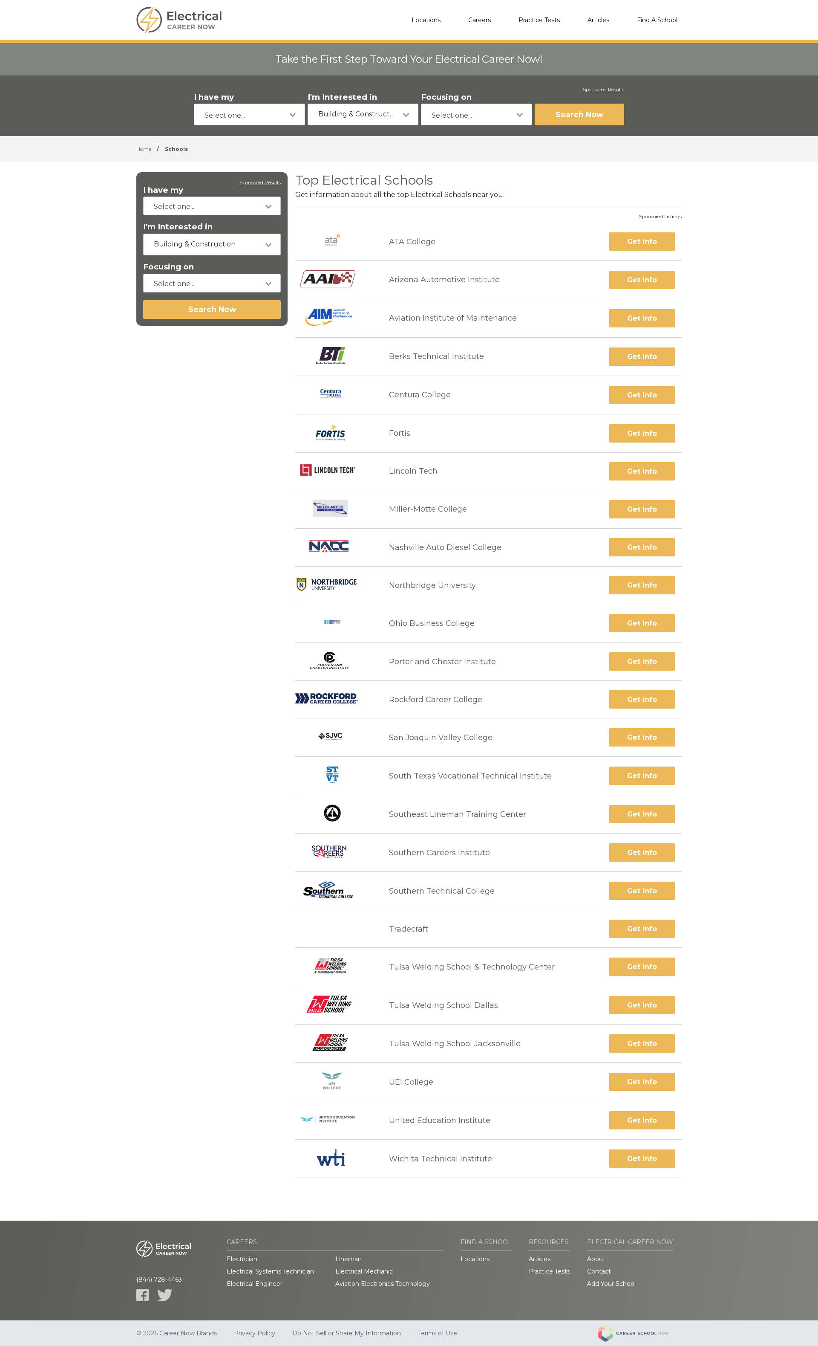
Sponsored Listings (660, 217)
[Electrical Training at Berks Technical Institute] (334, 356)
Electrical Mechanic (364, 1271)
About (596, 1259)
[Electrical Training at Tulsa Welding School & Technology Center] (334, 966)
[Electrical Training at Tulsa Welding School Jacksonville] (334, 1043)
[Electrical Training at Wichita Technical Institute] (334, 1158)
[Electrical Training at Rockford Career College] (334, 699)
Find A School (657, 20)
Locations (426, 20)
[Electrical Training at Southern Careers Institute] (334, 852)
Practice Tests (539, 20)
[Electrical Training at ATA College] (335, 241)
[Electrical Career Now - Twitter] (165, 1295)
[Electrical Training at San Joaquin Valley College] (334, 737)
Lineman (348, 1259)
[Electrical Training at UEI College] (334, 1081)
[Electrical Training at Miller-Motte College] (334, 509)
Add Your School (611, 1284)
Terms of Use (437, 1333)
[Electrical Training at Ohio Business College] (334, 623)
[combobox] (249, 114)
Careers (479, 20)
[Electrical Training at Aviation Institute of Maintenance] (334, 318)
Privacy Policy (254, 1333)
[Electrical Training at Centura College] (334, 395)
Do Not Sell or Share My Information (346, 1333)
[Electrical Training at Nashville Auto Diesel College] (334, 547)
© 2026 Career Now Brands (176, 1333)
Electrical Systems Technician (270, 1271)
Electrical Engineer (254, 1284)
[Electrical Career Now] (179, 20)
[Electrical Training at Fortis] (334, 433)
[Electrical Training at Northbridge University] (334, 585)
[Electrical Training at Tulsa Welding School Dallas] (334, 1005)
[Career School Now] (640, 1333)
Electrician (242, 1259)
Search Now (579, 114)
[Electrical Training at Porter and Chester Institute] (334, 661)
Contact (599, 1271)
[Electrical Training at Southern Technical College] (334, 890)
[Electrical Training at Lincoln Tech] (334, 471)
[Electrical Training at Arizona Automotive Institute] (334, 279)
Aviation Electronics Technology (382, 1284)
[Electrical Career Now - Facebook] (142, 1295)
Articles (598, 20)
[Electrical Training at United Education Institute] (334, 1120)
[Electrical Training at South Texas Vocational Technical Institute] (334, 775)
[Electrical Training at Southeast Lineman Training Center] (334, 814)
